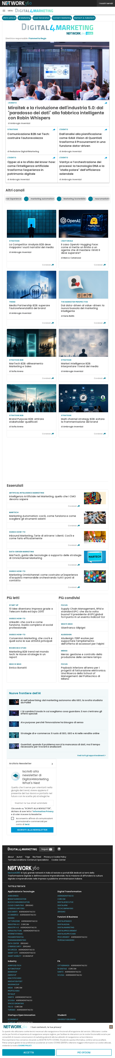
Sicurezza (21, 949)
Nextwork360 (14, 872)
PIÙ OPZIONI (83, 1052)
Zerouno (61, 911)
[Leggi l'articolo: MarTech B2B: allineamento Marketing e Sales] (31, 355)
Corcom (61, 899)
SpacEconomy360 (16, 1003)
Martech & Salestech (84, 17)
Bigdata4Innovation (17, 899)
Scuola (20, 1000)
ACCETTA (29, 1052)
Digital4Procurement (67, 930)
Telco (15, 1007)
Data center (18, 943)
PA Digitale (67, 968)
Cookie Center (58, 859)
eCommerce (22, 915)
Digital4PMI (62, 905)
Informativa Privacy (43, 811)
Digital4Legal (64, 924)
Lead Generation (41, 17)
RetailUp (11, 994)
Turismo (20, 1010)
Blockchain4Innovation (19, 902)
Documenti (21, 911)
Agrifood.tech (14, 965)
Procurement (72, 937)
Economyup (13, 1019)
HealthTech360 (14, 978)
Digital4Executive (65, 902)
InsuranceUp (13, 984)
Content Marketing (62, 17)
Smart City (21, 953)
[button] (7, 11)
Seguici (45, 849)
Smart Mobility (20, 956)
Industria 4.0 (18, 924)
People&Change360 (66, 940)
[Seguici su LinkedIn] (59, 849)
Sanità (19, 997)
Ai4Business (13, 896)
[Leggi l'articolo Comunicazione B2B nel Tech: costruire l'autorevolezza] (31, 141)
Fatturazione (22, 921)
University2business (67, 1019)
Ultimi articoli (9, 17)
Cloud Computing (20, 905)
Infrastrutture (24, 930)
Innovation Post (15, 981)
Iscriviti (32, 830)
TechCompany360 (65, 908)
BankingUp (12, 972)
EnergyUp (12, 975)
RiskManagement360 (17, 940)
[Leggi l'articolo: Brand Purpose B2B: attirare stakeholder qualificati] (31, 410)
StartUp (20, 1022)
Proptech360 (13, 991)
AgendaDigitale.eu (66, 896)
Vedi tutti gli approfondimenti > (91, 755)
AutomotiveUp (14, 968)
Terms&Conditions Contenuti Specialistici (28, 859)
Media (15, 988)
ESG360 (11, 918)
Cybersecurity (19, 946)
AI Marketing (24, 17)
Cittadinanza (72, 965)
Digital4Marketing (66, 927)
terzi (27, 824)
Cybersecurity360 (16, 908)
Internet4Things (15, 934)
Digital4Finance (65, 921)
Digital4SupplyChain (67, 934)
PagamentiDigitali (16, 937)
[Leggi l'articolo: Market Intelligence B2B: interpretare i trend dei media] (83, 355)
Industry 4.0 (22, 927)
